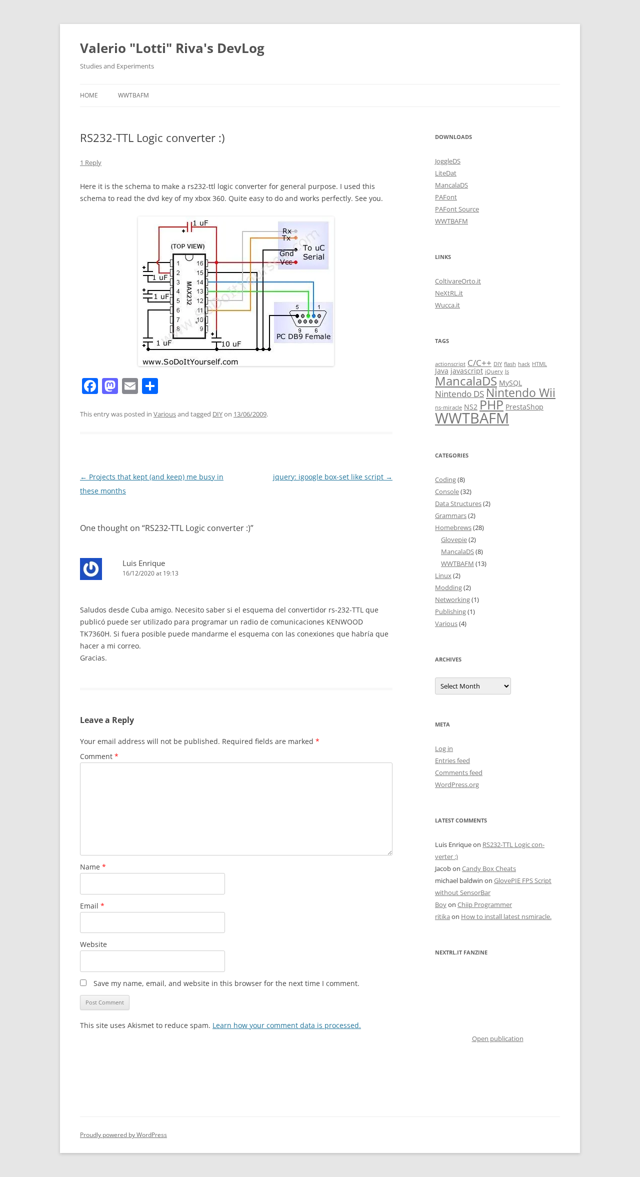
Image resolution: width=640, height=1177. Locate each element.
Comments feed (458, 772)
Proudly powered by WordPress (123, 1134)
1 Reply (91, 162)
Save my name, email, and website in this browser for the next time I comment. (227, 983)
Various (165, 414)
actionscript (450, 364)
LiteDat (445, 173)
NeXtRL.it (449, 293)
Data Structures (458, 503)
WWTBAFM (133, 95)
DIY (217, 414)
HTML (539, 364)
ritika (442, 916)
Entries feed (452, 760)
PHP (492, 404)
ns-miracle (448, 407)
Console (447, 491)
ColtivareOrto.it (458, 281)
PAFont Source (457, 209)
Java (441, 371)
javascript (466, 371)
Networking (452, 599)
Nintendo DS (459, 394)
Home (89, 95)
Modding (448, 587)
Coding (445, 479)
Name (93, 867)
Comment (99, 756)
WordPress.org (457, 784)
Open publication (498, 1038)
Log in (444, 748)
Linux (443, 575)
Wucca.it (447, 305)
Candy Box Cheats (489, 868)
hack (524, 364)
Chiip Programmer (485, 904)
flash (510, 364)
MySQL (510, 383)
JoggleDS (447, 161)
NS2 (471, 407)
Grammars (450, 515)
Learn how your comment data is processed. (286, 1025)
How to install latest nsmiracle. (506, 916)
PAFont (446, 197)
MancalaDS (451, 185)
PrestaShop (525, 407)
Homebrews (453, 527)
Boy (440, 904)
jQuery (494, 371)
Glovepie (454, 539)
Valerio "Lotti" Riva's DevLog (172, 48)
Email (92, 905)
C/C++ (480, 362)
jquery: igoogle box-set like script (332, 477)
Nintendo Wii (521, 392)
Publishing (450, 611)
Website (93, 944)
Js (507, 371)
